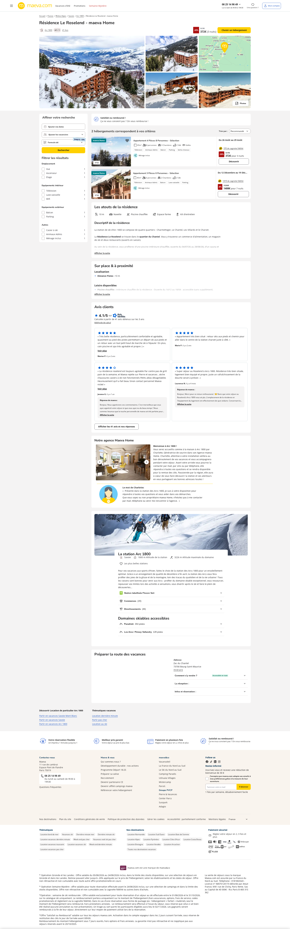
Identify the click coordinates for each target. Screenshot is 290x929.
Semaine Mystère (97, 5)
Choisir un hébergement (234, 30)
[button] (11, 5)
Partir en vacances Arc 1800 (53, 723)
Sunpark (163, 802)
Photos (243, 103)
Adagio (162, 806)
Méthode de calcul (102, 322)
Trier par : (223, 131)
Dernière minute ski (106, 834)
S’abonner (243, 786)
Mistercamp (165, 782)
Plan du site (65, 819)
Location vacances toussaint (52, 844)
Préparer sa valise (110, 773)
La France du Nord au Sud (172, 765)
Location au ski (99, 723)
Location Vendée (154, 844)
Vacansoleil (164, 761)
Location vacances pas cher (52, 849)
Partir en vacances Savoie (52, 719)
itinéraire (178, 669)
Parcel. (162, 786)
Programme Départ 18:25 (113, 769)
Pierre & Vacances (168, 794)
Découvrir (234, 161)
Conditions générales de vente (89, 819)
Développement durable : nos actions (120, 765)
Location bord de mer (49, 834)
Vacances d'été (62, 5)
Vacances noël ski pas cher (104, 839)
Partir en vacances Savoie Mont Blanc (58, 715)
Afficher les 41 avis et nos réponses (116, 426)
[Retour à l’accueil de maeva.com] (35, 5)
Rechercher (63, 150)
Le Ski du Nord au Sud (170, 769)
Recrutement (107, 778)
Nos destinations (47, 819)
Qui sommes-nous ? (111, 761)
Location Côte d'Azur (171, 839)
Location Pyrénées (151, 839)
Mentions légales (217, 819)
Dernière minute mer (85, 834)
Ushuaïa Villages (167, 778)
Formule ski (53, 142)
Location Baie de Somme (178, 834)
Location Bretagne (135, 844)
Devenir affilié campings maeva (116, 786)
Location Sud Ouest (156, 834)
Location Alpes (134, 839)
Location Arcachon (172, 844)
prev (99, 462)
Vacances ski (67, 834)
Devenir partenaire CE (112, 782)
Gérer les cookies (155, 819)
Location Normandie (136, 834)
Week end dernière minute (100, 844)
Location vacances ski (77, 844)
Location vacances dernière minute (55, 839)
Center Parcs (165, 798)
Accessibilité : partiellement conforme (186, 819)
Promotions (79, 5)
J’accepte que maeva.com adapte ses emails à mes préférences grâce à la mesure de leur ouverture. (230, 779)
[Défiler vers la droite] (127, 151)
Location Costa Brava (192, 839)
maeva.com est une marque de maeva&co (148, 867)
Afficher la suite (102, 253)
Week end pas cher (82, 839)
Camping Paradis (167, 773)
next (146, 462)
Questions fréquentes (50, 787)
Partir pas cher (99, 719)
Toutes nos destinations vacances (142, 849)
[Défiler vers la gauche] (95, 151)
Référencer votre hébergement (116, 790)
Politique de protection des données (126, 819)
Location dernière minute (105, 715)
